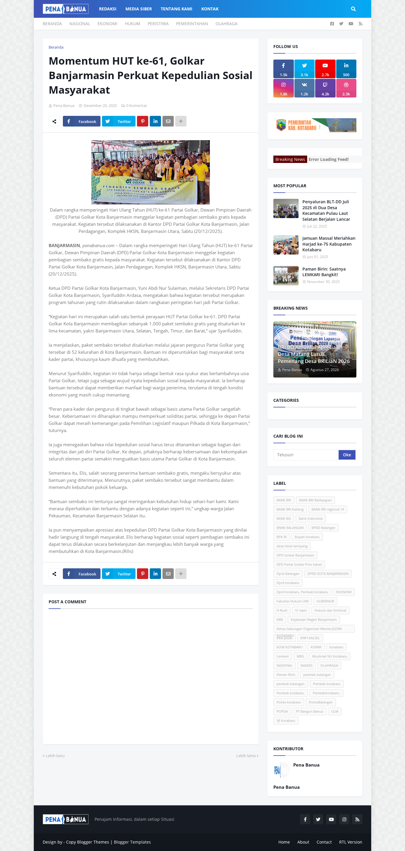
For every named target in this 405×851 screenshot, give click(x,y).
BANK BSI (284, 518)
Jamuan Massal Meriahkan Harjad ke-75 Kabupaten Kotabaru (328, 243)
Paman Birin (286, 674)
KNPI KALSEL (310, 638)
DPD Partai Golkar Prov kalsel (299, 564)
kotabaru (336, 647)
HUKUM (132, 23)
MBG (300, 656)
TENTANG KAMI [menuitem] (176, 9)
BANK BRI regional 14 (328, 509)
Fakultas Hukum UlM (293, 601)
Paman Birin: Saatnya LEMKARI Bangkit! (324, 272)
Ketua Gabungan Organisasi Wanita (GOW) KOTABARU (309, 629)
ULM (334, 711)
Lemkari (283, 656)
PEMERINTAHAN (192, 23)
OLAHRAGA (226, 23)
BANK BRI (284, 500)
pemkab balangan (317, 674)
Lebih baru (55, 755)
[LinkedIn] (155, 121)
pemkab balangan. (291, 684)
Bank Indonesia (311, 518)
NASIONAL (79, 23)
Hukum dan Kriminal (330, 610)
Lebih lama (246, 755)
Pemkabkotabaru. (326, 693)
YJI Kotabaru (286, 720)
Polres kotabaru (289, 702)
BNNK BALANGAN (290, 527)
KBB (280, 619)
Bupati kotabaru (307, 537)
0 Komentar (136, 105)
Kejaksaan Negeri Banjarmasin (314, 619)
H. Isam (301, 610)
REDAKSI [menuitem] (108, 9)
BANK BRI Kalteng (290, 509)
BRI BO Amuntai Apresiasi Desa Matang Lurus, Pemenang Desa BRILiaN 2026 (314, 354)
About (303, 842)
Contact (324, 842)
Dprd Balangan (288, 573)
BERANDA (52, 23)
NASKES (306, 665)
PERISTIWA (158, 23)
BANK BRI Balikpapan (315, 500)
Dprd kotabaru (288, 582)
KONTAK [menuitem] (210, 9)
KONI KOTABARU (290, 647)
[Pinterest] (142, 121)
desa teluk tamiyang (292, 546)
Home (284, 842)
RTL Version (350, 842)
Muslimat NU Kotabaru (329, 656)
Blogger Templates (132, 842)
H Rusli (282, 610)
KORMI (316, 647)
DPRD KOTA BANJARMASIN (327, 573)
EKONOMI (107, 23)
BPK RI (282, 537)
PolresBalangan (321, 702)
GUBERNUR (325, 601)
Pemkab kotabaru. (291, 693)
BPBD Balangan (323, 527)
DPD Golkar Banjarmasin (295, 555)
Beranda (56, 47)
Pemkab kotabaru (326, 684)
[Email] (168, 121)
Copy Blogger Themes (87, 842)
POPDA (282, 711)
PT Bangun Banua (309, 711)
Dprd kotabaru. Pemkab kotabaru (302, 592)
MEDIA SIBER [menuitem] (138, 9)
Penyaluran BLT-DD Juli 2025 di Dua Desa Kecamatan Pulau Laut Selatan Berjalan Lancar (326, 210)
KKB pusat (284, 638)
